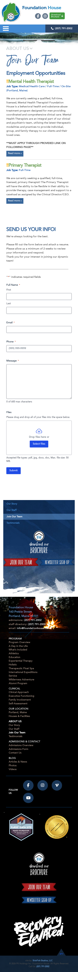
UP (61, 954)
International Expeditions (23, 672)
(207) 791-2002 (63, 28)
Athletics (14, 653)
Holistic (13, 664)
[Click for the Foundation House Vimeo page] (57, 785)
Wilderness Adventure (21, 679)
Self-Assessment (18, 703)
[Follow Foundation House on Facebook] (28, 785)
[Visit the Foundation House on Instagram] (42, 785)
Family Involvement (20, 700)
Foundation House (50, 7)
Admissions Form (18, 749)
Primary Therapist (25, 165)
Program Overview (19, 642)
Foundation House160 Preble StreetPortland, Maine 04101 (23, 612)
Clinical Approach (19, 692)
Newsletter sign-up (57, 562)
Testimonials (13, 523)
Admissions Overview (21, 745)
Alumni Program (18, 683)
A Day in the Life (18, 646)
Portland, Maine (18, 712)
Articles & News (18, 762)
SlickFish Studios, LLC (43, 961)
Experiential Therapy (20, 661)
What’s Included (18, 649)
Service (13, 676)
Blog (12, 758)
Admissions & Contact (24, 742)
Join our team (21, 562)
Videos (13, 769)
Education (14, 657)
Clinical (14, 689)
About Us (15, 721)
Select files (39, 444)
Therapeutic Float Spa (21, 668)
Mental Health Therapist (31, 82)
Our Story (12, 504)
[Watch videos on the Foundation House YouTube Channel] (28, 798)
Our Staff (12, 510)
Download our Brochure (39, 542)
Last (8, 303)
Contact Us (15, 753)
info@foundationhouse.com (33, 628)
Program (15, 639)
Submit (13, 470)
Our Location (18, 709)
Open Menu (5, 28)
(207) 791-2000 (37, 624)
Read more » (15, 153)
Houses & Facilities (19, 716)
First (8, 290)
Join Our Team (14, 517)
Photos (13, 765)
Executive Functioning (21, 696)
